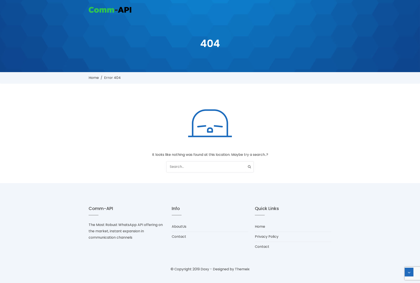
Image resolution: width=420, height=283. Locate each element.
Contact (179, 236)
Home (94, 77)
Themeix (242, 269)
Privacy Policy (266, 236)
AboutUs (179, 226)
